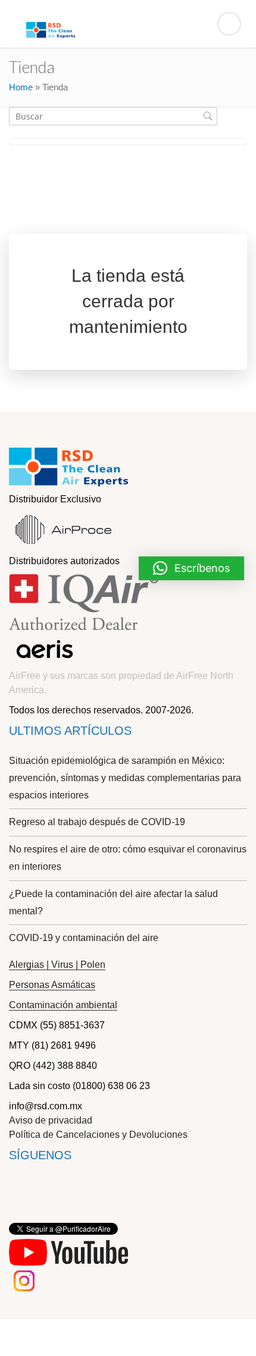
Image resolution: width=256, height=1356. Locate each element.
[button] (191, 568)
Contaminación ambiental (63, 1005)
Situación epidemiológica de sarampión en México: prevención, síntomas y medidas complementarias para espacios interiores (125, 778)
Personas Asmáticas (52, 985)
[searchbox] (113, 116)
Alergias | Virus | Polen (57, 964)
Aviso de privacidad (50, 1120)
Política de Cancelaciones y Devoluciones (98, 1135)
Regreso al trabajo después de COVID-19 (97, 822)
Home (21, 87)
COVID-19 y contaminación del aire (83, 938)
